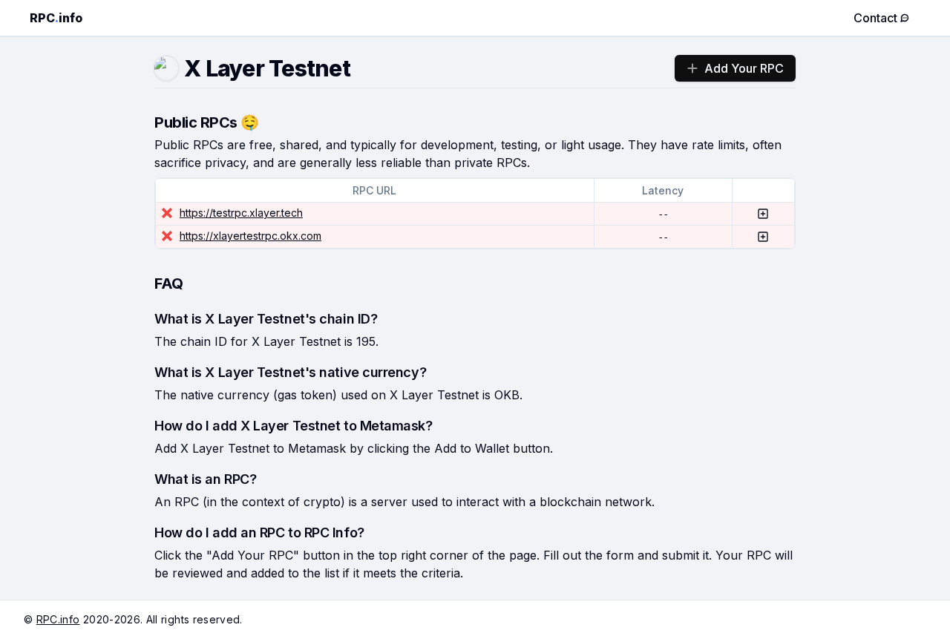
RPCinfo (56, 17)
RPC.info (58, 619)
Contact (875, 17)
